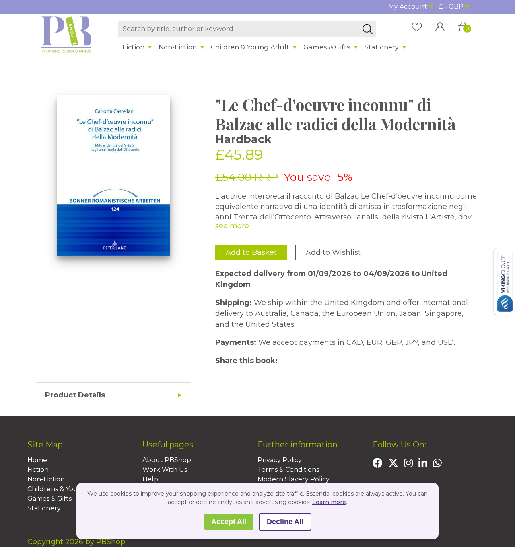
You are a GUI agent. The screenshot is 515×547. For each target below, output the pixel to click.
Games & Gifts (326, 47)
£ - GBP (451, 6)
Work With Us (164, 469)
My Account (407, 6)
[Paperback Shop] (66, 35)
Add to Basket (251, 252)
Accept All (228, 522)
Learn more (329, 502)
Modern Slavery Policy (294, 479)
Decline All (285, 522)
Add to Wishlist (333, 252)
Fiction (133, 47)
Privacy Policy (280, 460)
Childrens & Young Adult (67, 489)
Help (150, 479)
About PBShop (166, 460)
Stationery (382, 47)
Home (37, 460)
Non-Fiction (178, 47)
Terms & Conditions (288, 469)
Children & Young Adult (250, 47)
